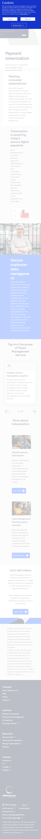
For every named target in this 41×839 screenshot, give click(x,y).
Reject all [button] (27, 19)
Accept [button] (10, 19)
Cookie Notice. (24, 14)
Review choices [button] (17, 25)
